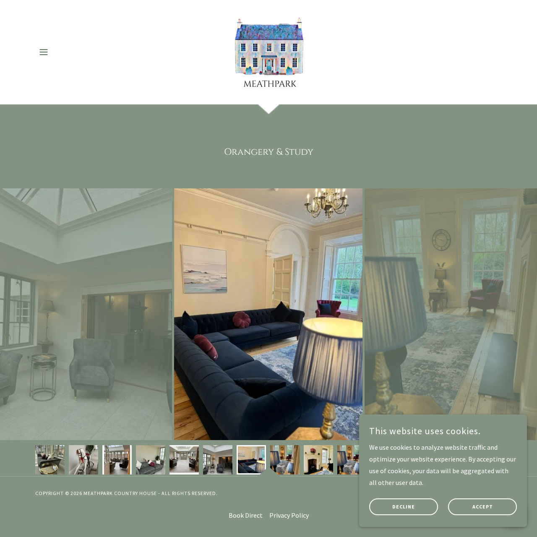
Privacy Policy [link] (289, 515)
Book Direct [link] (246, 515)
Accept (482, 507)
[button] (43, 52)
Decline (403, 507)
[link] (269, 51)
